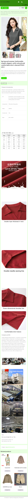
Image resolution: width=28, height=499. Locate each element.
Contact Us (4, 78)
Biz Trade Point (11, 497)
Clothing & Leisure (7, 11)
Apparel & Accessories (15, 11)
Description (4, 83)
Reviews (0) (10, 83)
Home (2, 11)
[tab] (4, 83)
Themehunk (21, 497)
